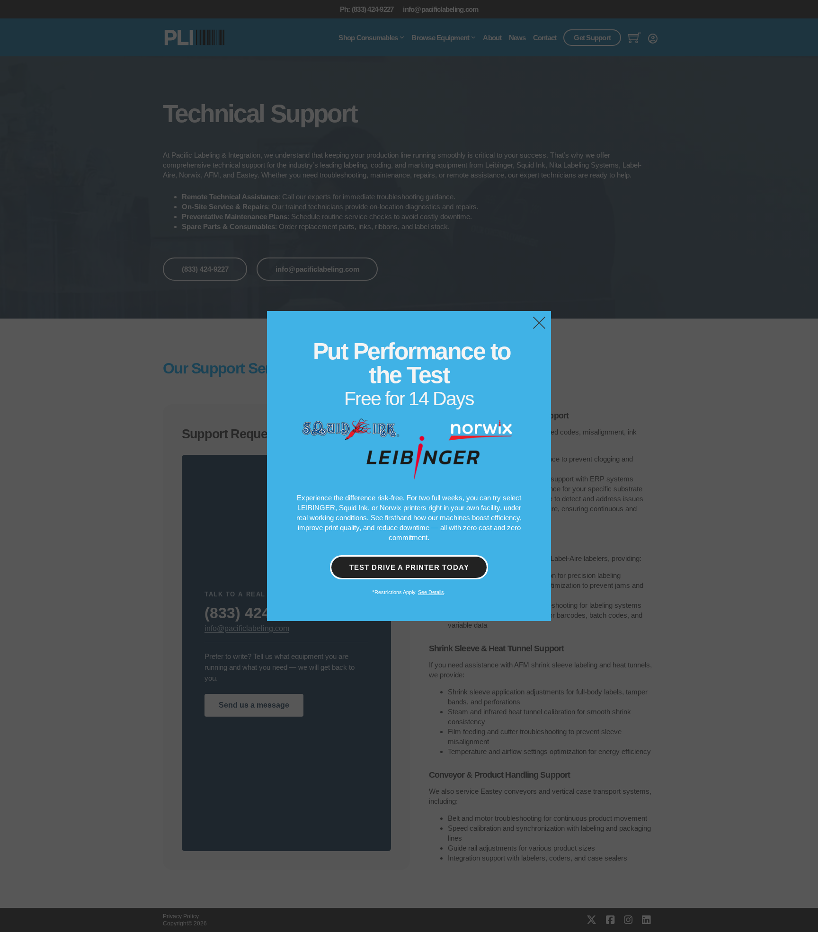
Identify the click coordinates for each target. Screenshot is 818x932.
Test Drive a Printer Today (409, 567)
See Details (431, 592)
